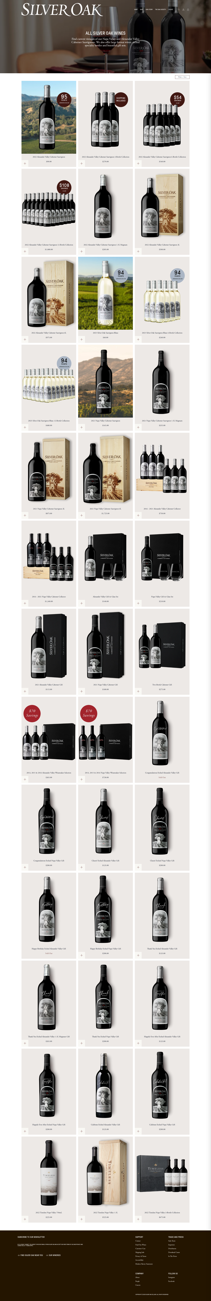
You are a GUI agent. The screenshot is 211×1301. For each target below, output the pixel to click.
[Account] (183, 9)
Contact (138, 1241)
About (137, 1277)
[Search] (178, 9)
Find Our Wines (140, 1245)
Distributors (172, 1249)
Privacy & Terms (140, 1256)
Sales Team (171, 1241)
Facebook (171, 1281)
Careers (137, 1285)
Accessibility (139, 1260)
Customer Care (140, 1249)
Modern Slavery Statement (144, 1264)
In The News (172, 1256)
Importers (171, 1245)
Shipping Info (139, 1252)
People (137, 1281)
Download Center (174, 1252)
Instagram (171, 1277)
